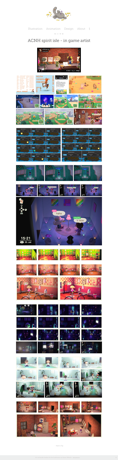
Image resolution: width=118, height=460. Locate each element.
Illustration (35, 28)
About (81, 28)
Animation (53, 28)
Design (68, 28)
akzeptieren (76, 457)
